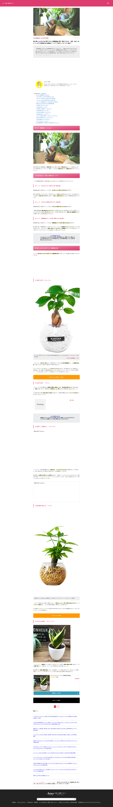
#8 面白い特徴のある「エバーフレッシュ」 (45, 117)
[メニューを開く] (108, 3)
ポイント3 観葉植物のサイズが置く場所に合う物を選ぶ (47, 101)
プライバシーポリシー (21, 802)
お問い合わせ (30, 802)
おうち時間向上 (37, 38)
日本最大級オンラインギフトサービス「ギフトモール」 (89, 802)
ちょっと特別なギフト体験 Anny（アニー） (48, 802)
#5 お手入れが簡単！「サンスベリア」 (44, 112)
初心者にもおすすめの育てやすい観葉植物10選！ (45, 103)
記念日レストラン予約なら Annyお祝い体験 (68, 802)
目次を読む (43, 93)
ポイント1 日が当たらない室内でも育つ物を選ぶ (46, 98)
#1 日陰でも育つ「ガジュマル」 (43, 105)
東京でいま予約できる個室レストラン (41, 775)
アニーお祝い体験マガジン (8, 3)
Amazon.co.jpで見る (56, 615)
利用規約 (36, 802)
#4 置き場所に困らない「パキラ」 (43, 110)
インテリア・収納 (44, 38)
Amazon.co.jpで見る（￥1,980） (56, 377)
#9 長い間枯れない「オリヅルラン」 (43, 119)
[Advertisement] (44, 69)
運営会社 (14, 802)
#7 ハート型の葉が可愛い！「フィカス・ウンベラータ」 (47, 115)
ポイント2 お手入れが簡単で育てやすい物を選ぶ (46, 100)
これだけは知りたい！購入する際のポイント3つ (45, 96)
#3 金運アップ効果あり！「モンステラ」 (44, 108)
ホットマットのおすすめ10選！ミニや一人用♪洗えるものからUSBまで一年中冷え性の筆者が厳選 (54, 752)
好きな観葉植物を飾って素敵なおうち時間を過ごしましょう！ (47, 122)
